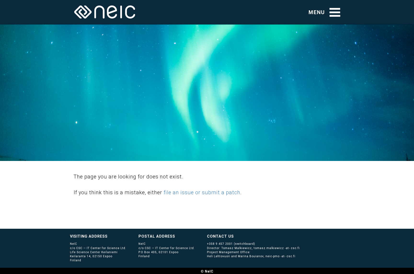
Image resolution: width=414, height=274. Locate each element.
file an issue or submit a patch (202, 192)
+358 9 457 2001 (220, 243)
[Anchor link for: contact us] (236, 236)
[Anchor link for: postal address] (177, 236)
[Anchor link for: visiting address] (110, 236)
